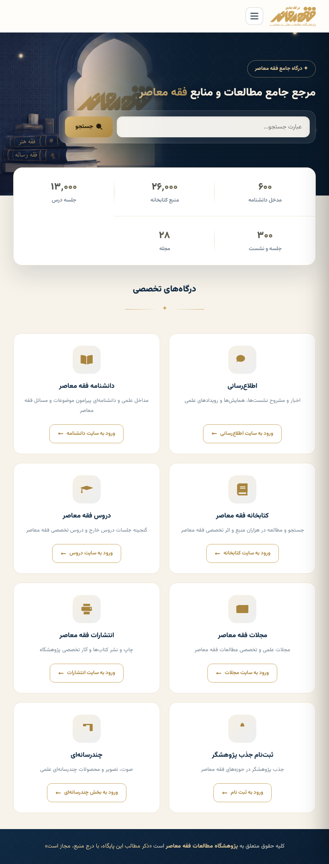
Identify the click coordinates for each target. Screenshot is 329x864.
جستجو (84, 126)
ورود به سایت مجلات (247, 673)
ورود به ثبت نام (247, 793)
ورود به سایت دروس (91, 553)
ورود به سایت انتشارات (91, 673)
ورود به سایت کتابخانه (246, 553)
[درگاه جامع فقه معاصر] (293, 16)
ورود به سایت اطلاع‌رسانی (246, 434)
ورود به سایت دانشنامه (91, 434)
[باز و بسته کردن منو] (254, 16)
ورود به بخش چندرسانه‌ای (91, 793)
